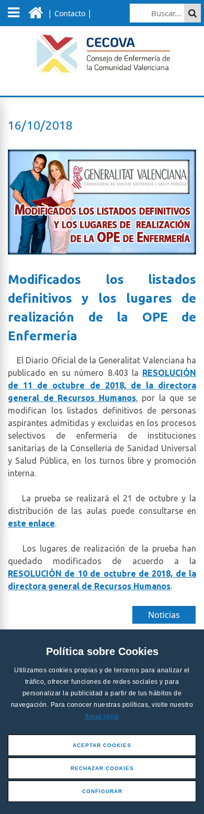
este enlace (31, 523)
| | (69, 13)
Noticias (164, 615)
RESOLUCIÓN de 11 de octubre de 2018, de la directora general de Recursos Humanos (102, 385)
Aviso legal (102, 716)
